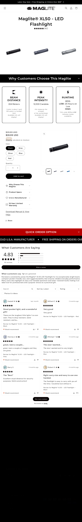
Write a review (41, 267)
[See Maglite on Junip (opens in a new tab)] (46, 403)
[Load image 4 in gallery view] (68, 171)
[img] (29, 274)
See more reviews (41, 399)
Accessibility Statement (65, 437)
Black (10, 148)
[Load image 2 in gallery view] (55, 171)
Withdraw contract (49, 453)
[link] (41, 28)
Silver (10, 153)
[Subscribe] (44, 475)
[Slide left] (43, 171)
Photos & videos (11, 293)
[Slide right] (74, 171)
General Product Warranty (48, 442)
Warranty (45, 428)
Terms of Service (66, 443)
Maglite (24, 516)
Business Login (66, 458)
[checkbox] (18, 293)
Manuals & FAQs (48, 448)
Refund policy (46, 516)
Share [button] (10, 221)
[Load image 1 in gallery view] (48, 171)
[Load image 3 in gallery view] (61, 171)
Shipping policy (71, 518)
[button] (4, 8)
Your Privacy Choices (65, 424)
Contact (45, 423)
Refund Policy (65, 448)
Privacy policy (58, 516)
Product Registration (46, 434)
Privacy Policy (65, 430)
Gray (21, 148)
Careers (63, 453)
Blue (21, 153)
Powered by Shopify (33, 516)
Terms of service (70, 516)
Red (9, 158)
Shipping (9, 140)
